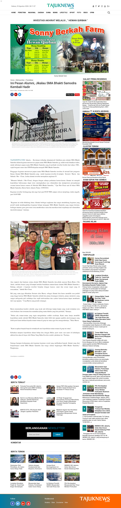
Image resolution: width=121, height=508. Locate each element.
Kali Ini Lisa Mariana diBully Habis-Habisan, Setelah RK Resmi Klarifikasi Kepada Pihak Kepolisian (31, 400)
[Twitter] (19, 94)
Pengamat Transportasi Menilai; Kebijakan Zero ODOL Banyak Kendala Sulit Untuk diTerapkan (96, 411)
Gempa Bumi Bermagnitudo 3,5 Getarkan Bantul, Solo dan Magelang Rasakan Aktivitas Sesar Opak (54, 469)
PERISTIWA (22, 12)
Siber (53, 502)
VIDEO (85, 12)
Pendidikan (29, 80)
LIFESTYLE (63, 12)
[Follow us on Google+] (23, 503)
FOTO (79, 12)
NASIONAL (32, 12)
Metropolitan (20, 80)
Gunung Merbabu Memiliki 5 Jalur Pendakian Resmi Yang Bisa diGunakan (102, 352)
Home (12, 80)
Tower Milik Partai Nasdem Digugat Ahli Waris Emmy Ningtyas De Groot (103, 335)
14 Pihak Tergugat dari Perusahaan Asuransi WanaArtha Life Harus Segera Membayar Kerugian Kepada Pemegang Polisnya (67, 401)
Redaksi (47, 502)
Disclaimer (59, 502)
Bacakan (71, 95)
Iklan (66, 502)
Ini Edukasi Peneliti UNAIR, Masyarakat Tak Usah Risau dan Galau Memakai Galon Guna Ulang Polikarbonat (54, 487)
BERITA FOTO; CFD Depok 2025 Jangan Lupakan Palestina (30, 410)
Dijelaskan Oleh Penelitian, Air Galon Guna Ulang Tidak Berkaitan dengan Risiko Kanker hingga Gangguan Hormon (17, 469)
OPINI (92, 12)
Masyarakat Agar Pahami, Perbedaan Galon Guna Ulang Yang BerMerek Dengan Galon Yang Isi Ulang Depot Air (36, 487)
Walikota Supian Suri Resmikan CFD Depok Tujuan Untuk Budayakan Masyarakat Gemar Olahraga (66, 412)
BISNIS (55, 12)
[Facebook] (12, 94)
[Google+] (15, 94)
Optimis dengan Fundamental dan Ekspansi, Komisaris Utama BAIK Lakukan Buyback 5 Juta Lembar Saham (35, 469)
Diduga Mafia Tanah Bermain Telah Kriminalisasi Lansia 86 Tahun (102, 299)
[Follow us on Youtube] (28, 503)
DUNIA (48, 12)
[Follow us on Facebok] (12, 503)
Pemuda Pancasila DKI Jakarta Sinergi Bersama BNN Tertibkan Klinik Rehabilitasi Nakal (31, 387)
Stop (77, 95)
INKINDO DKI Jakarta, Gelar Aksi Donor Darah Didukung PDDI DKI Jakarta (71, 467)
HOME (13, 12)
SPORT (72, 12)
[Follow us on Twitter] (18, 503)
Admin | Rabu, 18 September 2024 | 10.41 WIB (21, 90)
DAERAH (41, 12)
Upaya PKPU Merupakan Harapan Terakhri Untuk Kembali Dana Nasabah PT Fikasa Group (67, 387)
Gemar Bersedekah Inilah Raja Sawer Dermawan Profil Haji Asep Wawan (102, 261)
